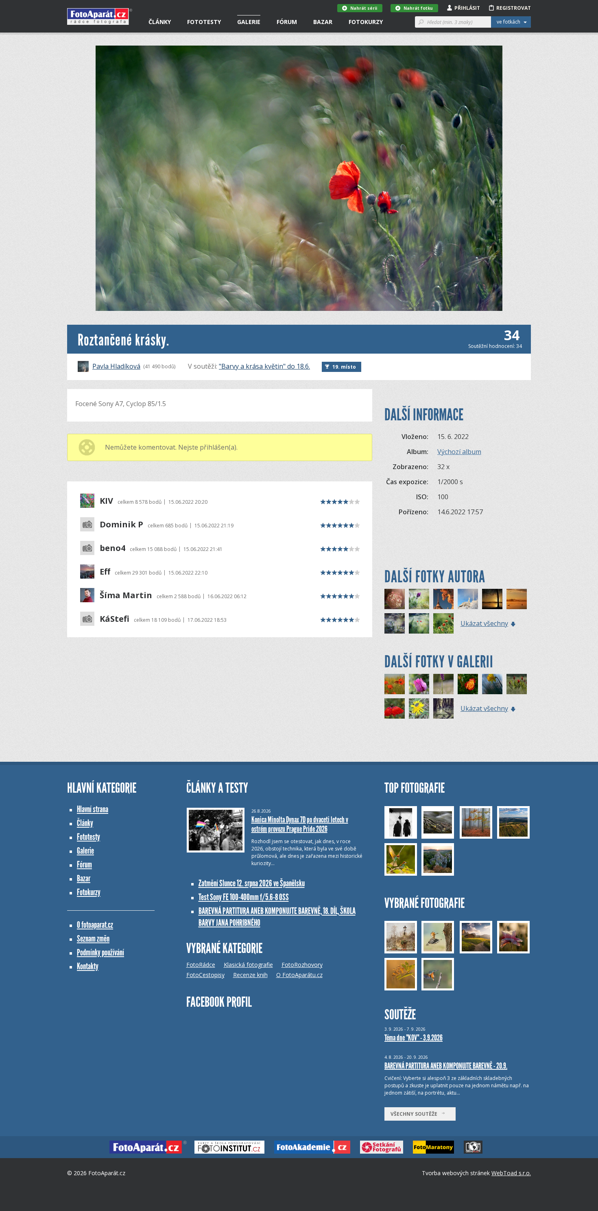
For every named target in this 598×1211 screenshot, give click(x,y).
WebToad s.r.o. (511, 1173)
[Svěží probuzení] (419, 684)
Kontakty (87, 966)
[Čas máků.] (419, 623)
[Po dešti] (468, 684)
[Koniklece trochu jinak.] (394, 599)
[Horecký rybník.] (492, 599)
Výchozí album (459, 451)
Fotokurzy (366, 22)
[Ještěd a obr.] (443, 599)
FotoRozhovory (302, 964)
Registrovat (513, 7)
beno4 (112, 548)
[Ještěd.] (468, 599)
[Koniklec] (419, 599)
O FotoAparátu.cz (299, 975)
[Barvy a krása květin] (394, 708)
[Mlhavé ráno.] (516, 599)
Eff (105, 572)
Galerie (248, 22)
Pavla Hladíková (116, 366)
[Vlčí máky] (394, 684)
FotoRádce (200, 964)
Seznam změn (93, 938)
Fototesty (204, 22)
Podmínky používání (100, 952)
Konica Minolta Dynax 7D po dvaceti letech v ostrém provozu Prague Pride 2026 (299, 824)
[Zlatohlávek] (419, 708)
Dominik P (121, 524)
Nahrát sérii (363, 8)
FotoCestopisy (205, 975)
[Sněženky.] (394, 623)
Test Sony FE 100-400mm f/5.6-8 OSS (244, 897)
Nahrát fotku (418, 8)
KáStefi (114, 619)
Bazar (322, 22)
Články (159, 22)
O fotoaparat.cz (95, 924)
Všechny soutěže (416, 1113)
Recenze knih (250, 975)
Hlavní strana (92, 809)
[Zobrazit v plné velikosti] (299, 178)
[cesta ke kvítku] (443, 708)
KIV (106, 501)
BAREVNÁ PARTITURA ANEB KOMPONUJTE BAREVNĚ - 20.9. (445, 1066)
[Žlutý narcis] (492, 684)
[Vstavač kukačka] (443, 684)
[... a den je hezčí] (516, 684)
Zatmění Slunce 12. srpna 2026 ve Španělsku (252, 883)
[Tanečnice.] (443, 623)
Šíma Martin (126, 595)
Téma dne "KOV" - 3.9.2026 (413, 1038)
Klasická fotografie (248, 964)
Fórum (287, 22)
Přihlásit (467, 7)
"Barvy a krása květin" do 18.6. (264, 366)
